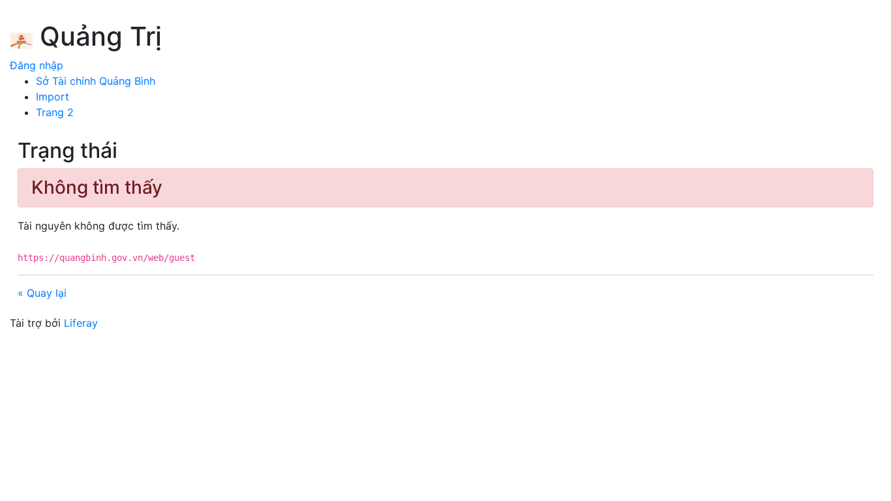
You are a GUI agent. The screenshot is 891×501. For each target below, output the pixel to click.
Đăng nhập (36, 65)
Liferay (81, 322)
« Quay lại (42, 292)
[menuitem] (95, 80)
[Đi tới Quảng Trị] (21, 38)
